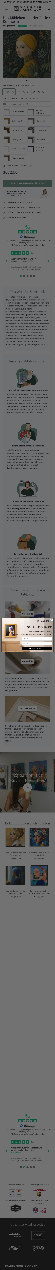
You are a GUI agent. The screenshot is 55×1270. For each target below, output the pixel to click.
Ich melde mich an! (37, 648)
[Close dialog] (51, 619)
